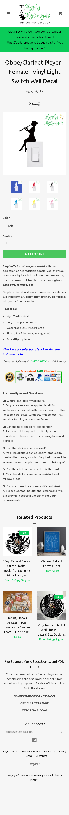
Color (6, 217)
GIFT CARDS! (38, 361)
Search (14, 751)
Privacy (62, 751)
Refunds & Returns (31, 751)
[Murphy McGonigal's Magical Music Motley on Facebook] (34, 741)
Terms (28, 756)
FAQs (5, 751)
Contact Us (49, 751)
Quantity (7, 236)
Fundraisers (41, 756)
